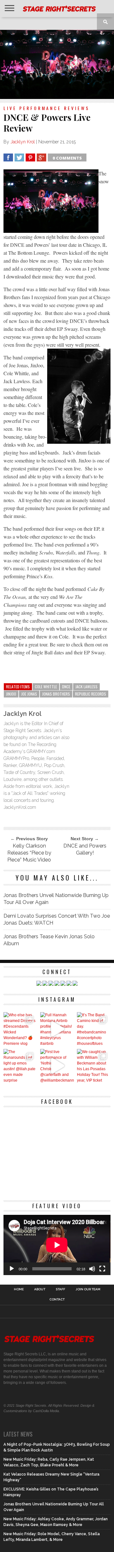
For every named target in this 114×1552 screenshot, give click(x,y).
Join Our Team (88, 1289)
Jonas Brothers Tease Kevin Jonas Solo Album (49, 939)
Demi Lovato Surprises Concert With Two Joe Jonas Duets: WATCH (56, 919)
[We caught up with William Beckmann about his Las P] (94, 1066)
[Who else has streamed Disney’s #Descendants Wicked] (20, 1029)
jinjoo (11, 694)
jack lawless (86, 686)
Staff (60, 1289)
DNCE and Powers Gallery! (84, 849)
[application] (57, 1245)
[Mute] (92, 1269)
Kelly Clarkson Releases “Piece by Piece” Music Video (29, 853)
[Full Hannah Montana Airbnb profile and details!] (57, 1029)
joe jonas (29, 694)
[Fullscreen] (102, 1269)
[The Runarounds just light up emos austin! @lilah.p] (20, 1066)
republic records (90, 694)
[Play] (12, 1269)
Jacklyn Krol (22, 141)
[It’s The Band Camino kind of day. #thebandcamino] (94, 1029)
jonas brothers (56, 694)
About (39, 1289)
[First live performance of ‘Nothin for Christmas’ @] (57, 1066)
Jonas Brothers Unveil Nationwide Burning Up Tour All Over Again (56, 898)
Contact (57, 1299)
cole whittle (46, 686)
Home (19, 1289)
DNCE (66, 686)
